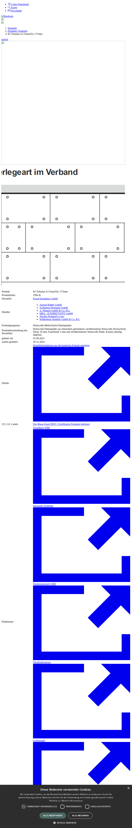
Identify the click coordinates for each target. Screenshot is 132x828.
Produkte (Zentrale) (18, 31)
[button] (66, 822)
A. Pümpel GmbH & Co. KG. (54, 310)
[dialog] (66, 806)
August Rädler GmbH (50, 304)
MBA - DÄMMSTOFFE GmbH (56, 313)
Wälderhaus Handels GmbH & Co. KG (59, 319)
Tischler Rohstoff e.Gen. (51, 316)
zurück (4, 39)
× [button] (128, 788)
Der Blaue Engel (42, 424)
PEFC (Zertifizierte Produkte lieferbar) (70, 424)
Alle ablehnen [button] (80, 815)
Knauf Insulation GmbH (45, 298)
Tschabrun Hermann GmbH (53, 307)
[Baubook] (7, 16)
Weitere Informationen (72, 800)
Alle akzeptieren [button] (52, 815)
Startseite (12, 28)
